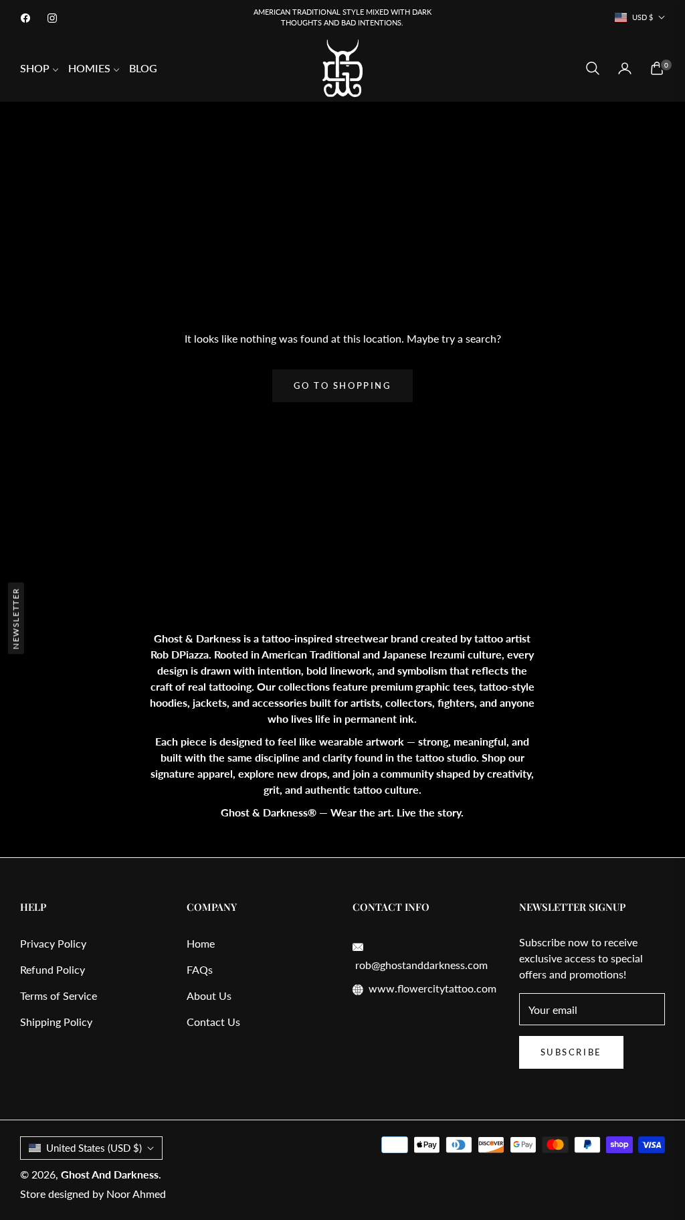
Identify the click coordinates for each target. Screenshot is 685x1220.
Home (201, 943)
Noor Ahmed (136, 1193)
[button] (593, 68)
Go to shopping (342, 385)
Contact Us (213, 1021)
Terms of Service (58, 995)
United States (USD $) (94, 1148)
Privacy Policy (53, 943)
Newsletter (16, 618)
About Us (209, 995)
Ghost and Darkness (110, 1174)
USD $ (642, 17)
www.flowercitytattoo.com (432, 988)
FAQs (200, 969)
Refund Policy (52, 969)
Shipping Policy (56, 1021)
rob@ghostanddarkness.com (420, 964)
